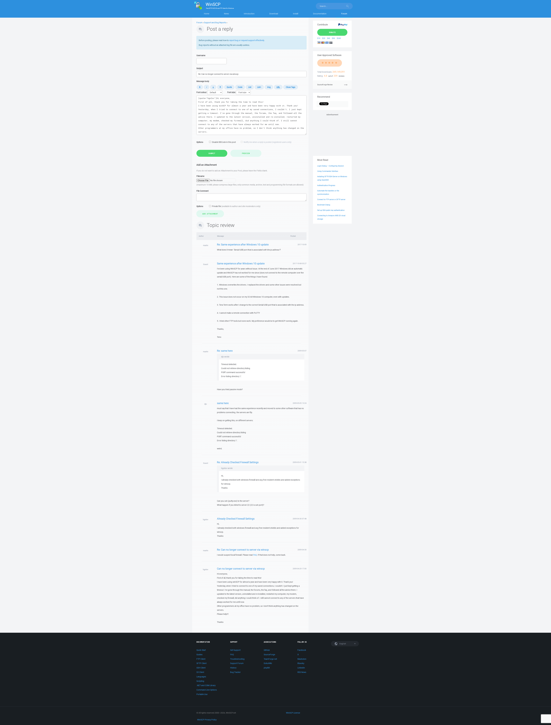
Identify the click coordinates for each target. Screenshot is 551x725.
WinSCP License (293, 713)
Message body (202, 81)
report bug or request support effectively (246, 40)
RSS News (301, 672)
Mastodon (301, 659)
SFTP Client (201, 663)
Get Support (235, 650)
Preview (246, 153)
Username (200, 55)
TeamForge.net (270, 659)
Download (273, 13)
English (342, 643)
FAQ (255, 555)
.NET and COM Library (206, 685)
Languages (201, 676)
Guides (199, 654)
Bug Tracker (235, 672)
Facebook (301, 650)
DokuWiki (268, 663)
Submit (211, 153)
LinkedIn (301, 667)
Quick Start (201, 650)
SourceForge (269, 654)
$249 (339, 38)
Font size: (231, 92)
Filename (200, 176)
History (233, 667)
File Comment (202, 191)
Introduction (249, 13)
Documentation (319, 13)
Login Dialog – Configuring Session (330, 166)
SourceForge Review (325, 85)
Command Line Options (206, 690)
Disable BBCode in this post (224, 142)
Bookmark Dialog (323, 205)
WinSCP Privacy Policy (207, 719)
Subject (199, 68)
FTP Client (200, 659)
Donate (332, 32)
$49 (328, 38)
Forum (344, 13)
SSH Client (200, 667)
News (226, 13)
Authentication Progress (326, 185)
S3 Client (200, 672)
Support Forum (237, 663)
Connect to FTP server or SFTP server (331, 199)
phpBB (267, 667)
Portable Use (201, 694)
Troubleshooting (237, 659)
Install (295, 13)
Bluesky (300, 663)
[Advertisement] (332, 134)
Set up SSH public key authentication (331, 210)
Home (206, 13)
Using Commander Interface (327, 171)
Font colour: (201, 92)
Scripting (200, 681)
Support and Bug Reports (215, 22)
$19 (318, 38)
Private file (236, 206)
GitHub (267, 650)
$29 (323, 38)
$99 (333, 38)
